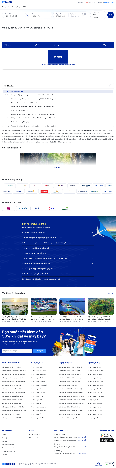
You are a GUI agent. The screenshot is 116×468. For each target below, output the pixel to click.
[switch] (84, 14)
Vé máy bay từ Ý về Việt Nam (11, 414)
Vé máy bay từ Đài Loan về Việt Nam (13, 381)
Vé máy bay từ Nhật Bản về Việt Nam (13, 374)
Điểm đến (35, 14)
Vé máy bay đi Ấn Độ (37, 418)
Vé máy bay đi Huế (93, 399)
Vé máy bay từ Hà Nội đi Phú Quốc (70, 374)
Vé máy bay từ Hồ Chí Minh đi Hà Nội (70, 389)
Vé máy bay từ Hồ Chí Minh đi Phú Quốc (71, 396)
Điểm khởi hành (10, 14)
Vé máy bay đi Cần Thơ (95, 392)
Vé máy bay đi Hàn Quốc (38, 370)
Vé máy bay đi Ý (36, 414)
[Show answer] (92, 232)
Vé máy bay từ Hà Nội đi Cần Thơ (69, 381)
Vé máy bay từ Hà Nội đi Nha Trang (70, 378)
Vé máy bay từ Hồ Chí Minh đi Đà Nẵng (71, 392)
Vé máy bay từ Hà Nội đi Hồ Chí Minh (70, 367)
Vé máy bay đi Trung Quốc (39, 385)
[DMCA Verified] (109, 464)
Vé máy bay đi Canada (38, 392)
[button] (13, 15)
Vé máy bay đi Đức (36, 399)
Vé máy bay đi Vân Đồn (95, 414)
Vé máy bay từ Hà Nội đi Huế (68, 385)
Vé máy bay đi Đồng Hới (95, 403)
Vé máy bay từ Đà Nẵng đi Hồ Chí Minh (71, 410)
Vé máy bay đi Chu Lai (95, 410)
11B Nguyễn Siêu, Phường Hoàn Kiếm (70, 447)
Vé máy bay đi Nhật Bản (38, 374)
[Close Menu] (5, 94)
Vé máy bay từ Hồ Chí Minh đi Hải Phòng (71, 403)
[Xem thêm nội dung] (58, 160)
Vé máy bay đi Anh (36, 403)
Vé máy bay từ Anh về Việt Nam (12, 403)
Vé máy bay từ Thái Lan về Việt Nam (13, 392)
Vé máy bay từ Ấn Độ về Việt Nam (12, 418)
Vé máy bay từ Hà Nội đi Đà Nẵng (69, 370)
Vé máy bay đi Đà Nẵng (95, 374)
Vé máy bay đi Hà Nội (94, 367)
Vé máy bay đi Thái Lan (38, 378)
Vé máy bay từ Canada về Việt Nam (13, 389)
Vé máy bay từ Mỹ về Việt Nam (11, 367)
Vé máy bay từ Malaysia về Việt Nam (13, 407)
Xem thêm (111, 293)
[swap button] (27, 15)
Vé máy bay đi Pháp (37, 396)
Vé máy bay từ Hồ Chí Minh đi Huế (69, 407)
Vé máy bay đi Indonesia (38, 410)
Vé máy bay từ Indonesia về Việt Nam (14, 410)
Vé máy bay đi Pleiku (94, 407)
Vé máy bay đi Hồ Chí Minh (96, 370)
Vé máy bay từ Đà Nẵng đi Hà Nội (69, 414)
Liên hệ (80, 2)
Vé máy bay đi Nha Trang (95, 381)
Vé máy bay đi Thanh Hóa (96, 396)
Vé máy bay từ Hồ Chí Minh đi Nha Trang (72, 399)
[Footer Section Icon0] (107, 436)
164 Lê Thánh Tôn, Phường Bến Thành (70, 440)
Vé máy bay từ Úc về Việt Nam (11, 385)
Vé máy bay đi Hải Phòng (95, 385)
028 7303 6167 (109, 2)
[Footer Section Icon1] (107, 440)
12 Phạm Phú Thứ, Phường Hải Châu (70, 453)
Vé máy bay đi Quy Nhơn (95, 389)
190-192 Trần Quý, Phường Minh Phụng (70, 437)
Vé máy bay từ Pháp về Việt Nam (12, 396)
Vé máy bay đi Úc (36, 389)
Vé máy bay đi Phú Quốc (95, 378)
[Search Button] (110, 15)
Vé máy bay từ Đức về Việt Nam (12, 399)
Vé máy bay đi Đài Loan (38, 381)
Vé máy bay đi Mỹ (36, 367)
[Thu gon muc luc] (110, 85)
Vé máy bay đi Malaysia (38, 407)
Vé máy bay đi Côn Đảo (95, 418)
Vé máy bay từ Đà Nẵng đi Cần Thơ (70, 418)
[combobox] (90, 2)
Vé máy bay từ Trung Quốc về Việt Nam (14, 378)
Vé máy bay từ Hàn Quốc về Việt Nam (14, 370)
